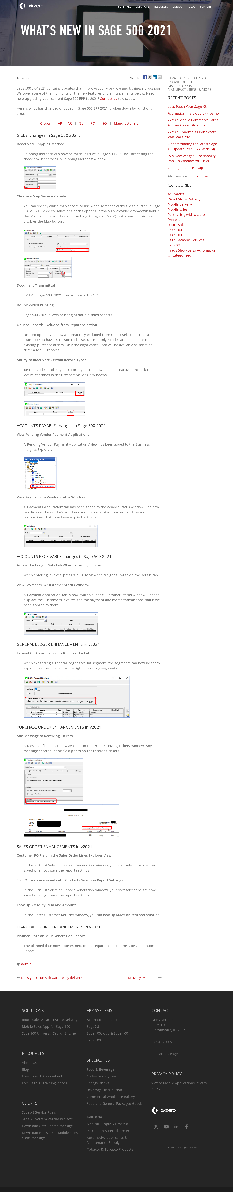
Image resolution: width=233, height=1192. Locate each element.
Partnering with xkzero (186, 214)
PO (93, 123)
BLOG (192, 6)
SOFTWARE (124, 6)
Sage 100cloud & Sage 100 (107, 1033)
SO (104, 123)
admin (26, 964)
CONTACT (178, 6)
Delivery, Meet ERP (142, 977)
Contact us (108, 98)
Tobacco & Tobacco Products (110, 1149)
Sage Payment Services (186, 240)
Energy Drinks (98, 1083)
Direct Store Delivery (184, 199)
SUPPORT (205, 6)
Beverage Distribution (104, 1090)
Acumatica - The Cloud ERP (108, 1019)
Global (45, 123)
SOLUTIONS (142, 6)
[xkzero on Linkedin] (176, 1126)
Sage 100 (175, 230)
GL (81, 123)
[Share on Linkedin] (155, 77)
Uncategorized (179, 255)
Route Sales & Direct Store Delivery (49, 1019)
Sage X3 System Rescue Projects (47, 1119)
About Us (29, 1062)
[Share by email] (160, 77)
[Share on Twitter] (150, 77)
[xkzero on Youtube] (166, 1126)
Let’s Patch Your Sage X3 (187, 106)
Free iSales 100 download (42, 1076)
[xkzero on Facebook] (186, 1126)
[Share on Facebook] (145, 77)
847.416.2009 (161, 1042)
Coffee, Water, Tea (101, 1076)
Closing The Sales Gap (185, 167)
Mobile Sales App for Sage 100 (46, 1026)
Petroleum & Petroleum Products (113, 1130)
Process (174, 219)
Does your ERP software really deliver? (51, 977)
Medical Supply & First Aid (107, 1124)
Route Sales (177, 224)
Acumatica (176, 194)
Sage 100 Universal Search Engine (49, 1033)
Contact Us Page (164, 1053)
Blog (25, 1069)
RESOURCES (161, 6)
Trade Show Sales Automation (192, 250)
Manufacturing (126, 123)
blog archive (198, 176)
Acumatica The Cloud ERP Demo (193, 113)
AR (70, 123)
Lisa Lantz (25, 78)
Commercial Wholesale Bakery (111, 1096)
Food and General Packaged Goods (114, 1103)
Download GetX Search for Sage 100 (50, 1126)
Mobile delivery (180, 204)
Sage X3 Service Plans (39, 1112)
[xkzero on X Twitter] (156, 1126)
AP (60, 123)
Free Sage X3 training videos (44, 1083)
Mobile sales (177, 209)
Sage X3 (174, 245)
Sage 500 (175, 235)
